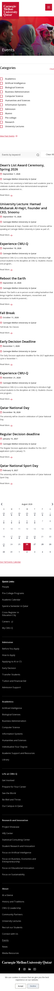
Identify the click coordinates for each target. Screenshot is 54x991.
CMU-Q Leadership (11, 908)
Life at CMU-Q (9, 774)
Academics (10, 78)
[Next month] (52, 504)
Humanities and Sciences (17, 100)
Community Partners (12, 914)
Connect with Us (10, 934)
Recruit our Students (12, 927)
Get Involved (8, 780)
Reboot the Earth (13, 278)
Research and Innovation (15, 820)
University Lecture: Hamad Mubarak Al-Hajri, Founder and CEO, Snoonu (23, 208)
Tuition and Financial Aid (14, 681)
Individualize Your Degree (14, 746)
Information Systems (15, 104)
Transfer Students (11, 674)
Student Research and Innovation (18, 846)
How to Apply (8, 655)
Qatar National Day (14, 407)
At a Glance (7, 895)
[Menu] (48, 7)
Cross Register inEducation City (10, 614)
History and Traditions (13, 901)
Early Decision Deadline (18, 341)
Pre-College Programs (13, 593)
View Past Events (7, 136)
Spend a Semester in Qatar (15, 606)
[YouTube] (34, 969)
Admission (10, 109)
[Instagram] (24, 969)
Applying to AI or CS (12, 661)
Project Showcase (10, 827)
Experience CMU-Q (14, 243)
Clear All (50, 154)
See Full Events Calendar (10, 562)
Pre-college (10, 117)
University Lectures (14, 126)
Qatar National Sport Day (19, 465)
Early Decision (9, 668)
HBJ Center (7, 833)
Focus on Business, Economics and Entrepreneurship (19, 860)
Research (9, 122)
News (5, 946)
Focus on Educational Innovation (18, 868)
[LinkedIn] (29, 969)
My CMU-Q (7, 628)
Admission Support (11, 687)
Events (5, 940)
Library (5, 759)
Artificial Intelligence (15, 83)
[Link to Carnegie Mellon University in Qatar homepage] (10, 10)
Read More (5, 195)
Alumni (8, 113)
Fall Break (7, 313)
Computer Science (14, 96)
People (5, 587)
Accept (20, 986)
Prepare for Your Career (14, 786)
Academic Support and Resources (18, 753)
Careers (6, 621)
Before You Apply (10, 648)
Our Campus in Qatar (12, 806)
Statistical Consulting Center (16, 839)
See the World (9, 793)
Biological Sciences (14, 87)
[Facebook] (19, 969)
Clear (52, 69)
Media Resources (10, 953)
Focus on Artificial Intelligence (16, 852)
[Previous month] (1, 504)
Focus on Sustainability (13, 874)
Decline (33, 986)
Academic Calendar (11, 599)
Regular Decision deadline (20, 434)
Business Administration (17, 91)
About (5, 888)
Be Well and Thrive (11, 799)
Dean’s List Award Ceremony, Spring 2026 (22, 167)
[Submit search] (38, 154)
